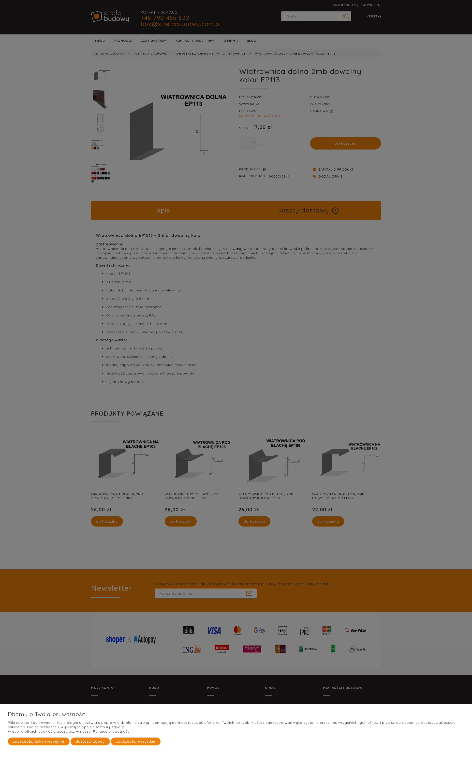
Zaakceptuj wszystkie (135, 741)
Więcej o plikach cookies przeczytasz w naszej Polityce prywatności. (70, 731)
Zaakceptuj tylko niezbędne (38, 741)
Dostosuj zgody (90, 741)
